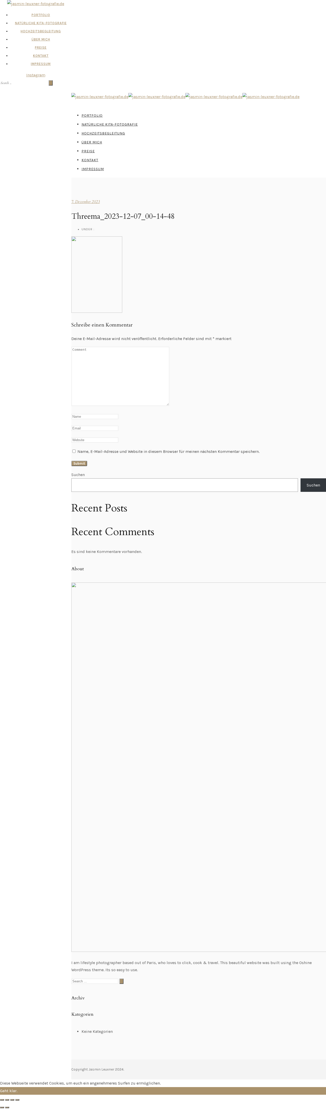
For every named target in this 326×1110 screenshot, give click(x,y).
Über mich (41, 39)
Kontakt (41, 56)
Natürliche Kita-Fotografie (41, 23)
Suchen (78, 474)
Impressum (41, 64)
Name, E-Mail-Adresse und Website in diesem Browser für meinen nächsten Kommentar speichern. (168, 451)
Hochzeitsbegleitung (41, 31)
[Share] (7, 1100)
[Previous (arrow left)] (2, 1107)
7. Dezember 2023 (85, 201)
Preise (41, 47)
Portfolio (41, 15)
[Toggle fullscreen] (12, 1100)
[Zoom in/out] (17, 1100)
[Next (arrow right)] (7, 1107)
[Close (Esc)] (2, 1100)
